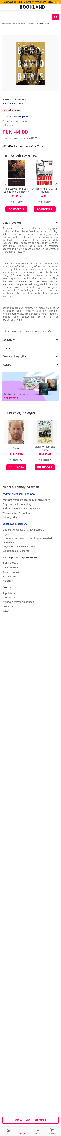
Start (8, 1133)
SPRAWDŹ (10, 398)
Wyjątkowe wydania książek (18, 602)
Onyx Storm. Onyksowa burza (19, 546)
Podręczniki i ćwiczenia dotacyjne (21, 508)
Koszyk (52, 1133)
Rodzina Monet (10, 563)
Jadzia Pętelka (10, 567)
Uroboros (7, 606)
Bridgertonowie (11, 572)
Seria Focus (8, 597)
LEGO (5, 610)
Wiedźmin (7, 580)
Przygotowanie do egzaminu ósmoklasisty (26, 499)
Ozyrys (6, 534)
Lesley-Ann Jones (19, 116)
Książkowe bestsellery (14, 523)
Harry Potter (9, 576)
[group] (16, 188)
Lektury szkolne (11, 517)
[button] (55, 17)
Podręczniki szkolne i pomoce (19, 494)
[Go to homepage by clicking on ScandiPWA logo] (32, 7)
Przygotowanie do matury (17, 504)
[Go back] (4, 7)
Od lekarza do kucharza (15, 551)
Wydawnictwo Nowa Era (16, 513)
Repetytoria (9, 593)
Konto (38, 1133)
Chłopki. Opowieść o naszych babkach (23, 529)
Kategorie (23, 1133)
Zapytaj (22, 104)
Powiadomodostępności (30, 1120)
